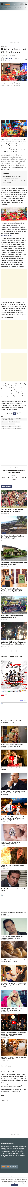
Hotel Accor (5, 421)
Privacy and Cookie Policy (17, 1183)
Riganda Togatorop (16, 428)
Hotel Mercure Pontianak (8, 424)
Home (2, 46)
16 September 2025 (5, 540)
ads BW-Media (19, 8)
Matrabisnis (9, 58)
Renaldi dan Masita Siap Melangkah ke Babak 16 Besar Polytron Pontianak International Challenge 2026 (14, 1080)
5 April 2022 (17, 58)
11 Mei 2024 (4, 593)
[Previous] (12, 651)
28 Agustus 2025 (5, 566)
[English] (2, 695)
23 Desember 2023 (5, 646)
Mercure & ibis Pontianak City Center (11, 426)
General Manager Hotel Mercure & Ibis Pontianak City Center (11, 419)
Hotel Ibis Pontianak (14, 421)
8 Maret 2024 (4, 619)
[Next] (15, 651)
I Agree (14, 1185)
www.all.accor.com (6, 235)
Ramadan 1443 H (6, 428)
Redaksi (3, 1160)
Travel (6, 46)
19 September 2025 (5, 513)
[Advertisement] (14, 25)
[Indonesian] (6, 695)
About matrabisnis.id (7, 8)
